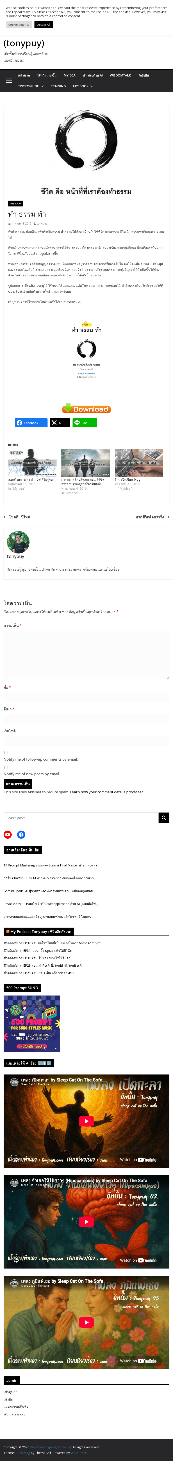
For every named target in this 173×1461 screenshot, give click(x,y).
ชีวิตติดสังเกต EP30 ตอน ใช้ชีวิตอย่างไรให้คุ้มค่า (37, 958)
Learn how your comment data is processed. (107, 792)
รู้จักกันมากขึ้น (47, 75)
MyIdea (69, 75)
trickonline (28, 86)
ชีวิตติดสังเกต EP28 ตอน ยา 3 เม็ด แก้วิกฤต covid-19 (40, 973)
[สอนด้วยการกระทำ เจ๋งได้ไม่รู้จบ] (32, 463)
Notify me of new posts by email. (32, 773)
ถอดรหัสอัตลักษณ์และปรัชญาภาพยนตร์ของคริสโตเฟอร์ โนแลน (47, 917)
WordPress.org (14, 1414)
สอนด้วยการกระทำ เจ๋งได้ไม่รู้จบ (30, 479)
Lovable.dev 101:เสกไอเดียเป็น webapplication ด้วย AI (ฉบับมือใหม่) (51, 904)
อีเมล (9, 708)
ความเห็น (13, 625)
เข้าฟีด (8, 1399)
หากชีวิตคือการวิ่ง (150, 516)
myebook (81, 86)
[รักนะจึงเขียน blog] (139, 463)
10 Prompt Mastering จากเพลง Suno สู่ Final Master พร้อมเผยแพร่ (50, 865)
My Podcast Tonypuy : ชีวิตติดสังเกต (40, 931)
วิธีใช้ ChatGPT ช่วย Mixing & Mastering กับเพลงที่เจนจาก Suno (49, 878)
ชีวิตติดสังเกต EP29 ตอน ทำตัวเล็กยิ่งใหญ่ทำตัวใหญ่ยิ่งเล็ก (43, 965)
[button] (41, 86)
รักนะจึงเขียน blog (127, 479)
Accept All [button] (43, 25)
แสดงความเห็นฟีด (16, 1407)
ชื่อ (7, 687)
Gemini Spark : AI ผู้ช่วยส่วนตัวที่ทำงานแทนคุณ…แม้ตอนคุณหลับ (48, 891)
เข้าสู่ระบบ (11, 1392)
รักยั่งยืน (143, 75)
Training (58, 86)
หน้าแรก (24, 75)
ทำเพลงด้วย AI (93, 75)
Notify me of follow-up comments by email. (41, 759)
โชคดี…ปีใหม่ (19, 516)
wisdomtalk (120, 75)
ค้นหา (164, 818)
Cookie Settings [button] (19, 25)
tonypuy (42, 223)
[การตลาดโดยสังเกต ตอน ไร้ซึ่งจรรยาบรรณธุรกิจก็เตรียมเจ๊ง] (85, 463)
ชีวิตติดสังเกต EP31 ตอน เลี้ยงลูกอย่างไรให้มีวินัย (38, 950)
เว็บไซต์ (10, 730)
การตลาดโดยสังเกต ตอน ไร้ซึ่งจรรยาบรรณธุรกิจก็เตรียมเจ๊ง (82, 481)
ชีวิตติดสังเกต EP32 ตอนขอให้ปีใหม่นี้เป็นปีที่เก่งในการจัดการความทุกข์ (52, 943)
